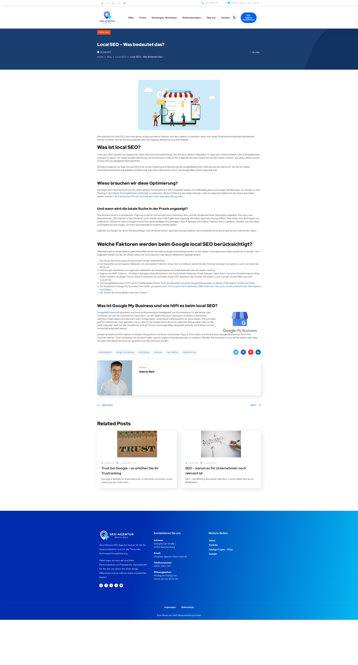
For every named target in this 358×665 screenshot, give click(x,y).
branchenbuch (105, 352)
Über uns (211, 17)
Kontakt (225, 17)
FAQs (131, 17)
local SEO (104, 32)
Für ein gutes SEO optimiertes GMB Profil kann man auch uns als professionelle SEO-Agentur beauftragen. (180, 288)
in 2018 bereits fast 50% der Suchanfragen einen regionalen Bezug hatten (147, 196)
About (212, 540)
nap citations (172, 352)
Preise (142, 17)
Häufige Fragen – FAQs (221, 549)
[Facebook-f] (108, 3)
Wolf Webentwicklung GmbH (187, 615)
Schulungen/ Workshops (164, 17)
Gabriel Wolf (109, 463)
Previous (107, 405)
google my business (125, 352)
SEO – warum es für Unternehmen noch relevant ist (215, 470)
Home (100, 56)
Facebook (243, 352)
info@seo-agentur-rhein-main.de (170, 556)
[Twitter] (102, 3)
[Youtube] (125, 3)
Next (253, 405)
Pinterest (250, 352)
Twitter (236, 352)
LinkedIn (258, 352)
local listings (144, 352)
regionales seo (189, 352)
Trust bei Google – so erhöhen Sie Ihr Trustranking (130, 470)
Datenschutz (187, 607)
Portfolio (213, 545)
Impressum (170, 607)
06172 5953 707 (162, 566)
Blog (109, 56)
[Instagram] (119, 3)
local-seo (158, 352)
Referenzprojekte (191, 17)
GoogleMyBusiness (106, 312)
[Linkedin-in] (113, 3)
